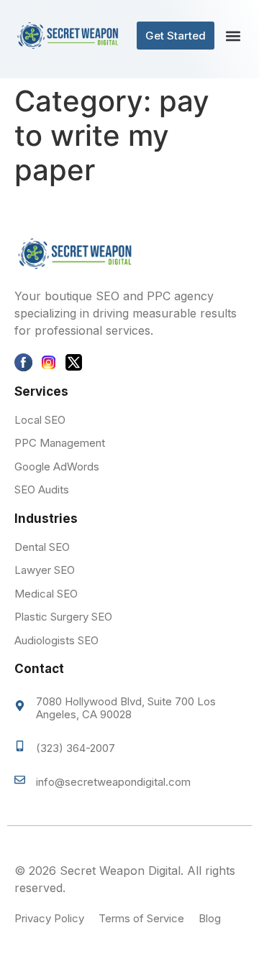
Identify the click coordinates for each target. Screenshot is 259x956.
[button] (233, 35)
